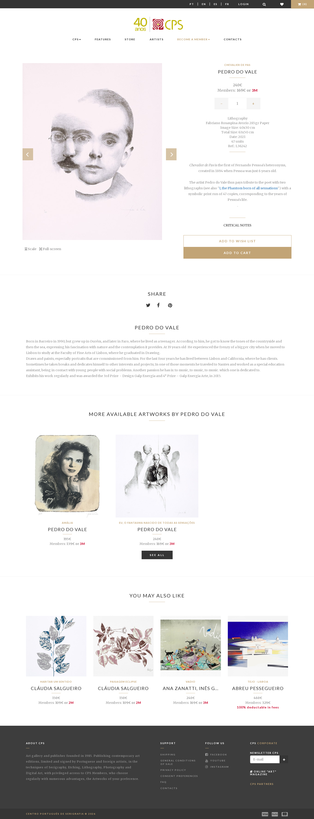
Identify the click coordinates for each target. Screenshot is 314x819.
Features (103, 39)
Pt (192, 4)
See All (157, 555)
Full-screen (51, 249)
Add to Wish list (237, 241)
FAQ (163, 782)
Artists (156, 39)
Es (215, 4)
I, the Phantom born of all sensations (248, 188)
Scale (31, 249)
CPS (75, 39)
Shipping (168, 754)
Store (130, 39)
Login (243, 4)
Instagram (219, 766)
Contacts (233, 39)
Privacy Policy (173, 770)
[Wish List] (282, 4)
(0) (304, 4)
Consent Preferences (179, 776)
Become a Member (192, 39)
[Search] (264, 4)
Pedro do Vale (237, 71)
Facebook (218, 754)
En (204, 4)
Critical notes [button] (237, 225)
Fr (227, 4)
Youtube (217, 760)
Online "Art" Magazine (263, 773)
